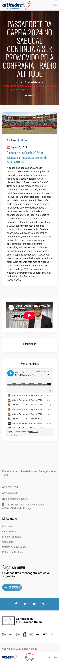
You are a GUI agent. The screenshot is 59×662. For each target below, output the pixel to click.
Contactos (7, 541)
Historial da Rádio (11, 536)
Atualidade (34, 82)
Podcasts (7, 526)
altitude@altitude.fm (17, 498)
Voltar (30, 95)
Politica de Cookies (12, 552)
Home (19, 82)
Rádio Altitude (29, 648)
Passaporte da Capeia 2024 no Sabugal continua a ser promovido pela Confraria (27, 157)
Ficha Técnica (9, 531)
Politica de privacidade (14, 547)
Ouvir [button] (30, 657)
